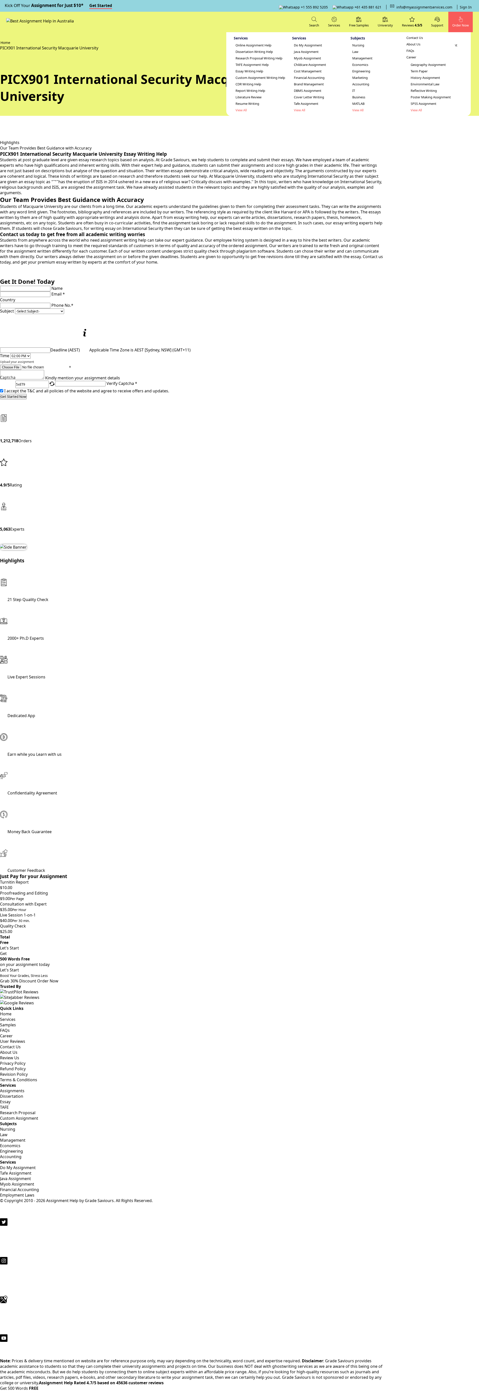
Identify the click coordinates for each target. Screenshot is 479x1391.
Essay (5, 1101)
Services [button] (334, 25)
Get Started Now (13, 396)
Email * (58, 294)
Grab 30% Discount (24, 978)
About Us (413, 44)
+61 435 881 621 (367, 7)
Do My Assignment (308, 45)
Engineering (361, 71)
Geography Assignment (428, 65)
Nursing (358, 45)
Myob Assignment (307, 58)
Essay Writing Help (249, 71)
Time (4, 355)
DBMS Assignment (307, 91)
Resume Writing (247, 104)
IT (353, 91)
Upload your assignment (17, 362)
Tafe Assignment (306, 104)
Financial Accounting (309, 78)
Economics (360, 65)
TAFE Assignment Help (252, 65)
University (385, 25)
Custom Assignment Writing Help (260, 78)
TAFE (4, 1107)
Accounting (360, 84)
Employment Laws (17, 1195)
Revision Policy (14, 1074)
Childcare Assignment (310, 65)
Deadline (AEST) (65, 350)
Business (358, 97)
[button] (437, 21)
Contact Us (414, 38)
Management (362, 58)
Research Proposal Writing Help (259, 58)
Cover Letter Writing (309, 97)
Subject (7, 311)
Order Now (47, 981)
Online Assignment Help (253, 45)
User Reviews (12, 1041)
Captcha (7, 378)
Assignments (12, 1090)
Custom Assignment (19, 1118)
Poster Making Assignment (431, 97)
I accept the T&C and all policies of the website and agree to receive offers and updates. (86, 391)
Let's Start (9, 948)
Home (5, 1014)
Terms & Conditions (18, 1079)
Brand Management (309, 84)
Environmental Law (425, 84)
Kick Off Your (58, 5)
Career (411, 57)
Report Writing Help (250, 91)
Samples (8, 1025)
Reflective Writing (424, 91)
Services (7, 1019)
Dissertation (11, 1096)
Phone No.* (62, 305)
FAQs (410, 51)
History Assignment (425, 78)
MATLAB (358, 104)
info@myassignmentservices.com (424, 7)
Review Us (9, 1058)
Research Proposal (17, 1112)
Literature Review (248, 97)
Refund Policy (13, 1069)
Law (355, 52)
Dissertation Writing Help (254, 52)
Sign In (466, 7)
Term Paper (419, 71)
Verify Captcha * (122, 383)
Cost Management (308, 71)
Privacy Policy (12, 1063)
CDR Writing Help (248, 84)
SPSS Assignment (423, 104)
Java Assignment (306, 52)
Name (57, 288)
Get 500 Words (19, 1388)
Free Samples (359, 25)
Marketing (360, 78)
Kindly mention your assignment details (82, 378)
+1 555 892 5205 (314, 7)
